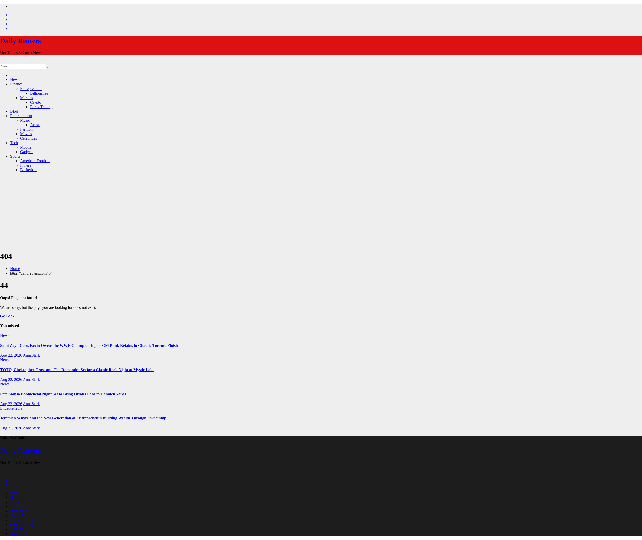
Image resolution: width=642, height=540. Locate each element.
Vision (15, 506)
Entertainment (21, 116)
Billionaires (39, 93)
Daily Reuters (20, 41)
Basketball (28, 170)
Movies (26, 134)
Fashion (26, 129)
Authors (16, 529)
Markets (26, 98)
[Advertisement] (321, 211)
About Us (18, 502)
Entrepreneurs (31, 88)
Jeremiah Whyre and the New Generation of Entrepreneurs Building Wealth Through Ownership (83, 418)
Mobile (25, 147)
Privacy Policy (21, 520)
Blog (14, 111)
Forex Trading (41, 107)
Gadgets (26, 152)
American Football (35, 161)
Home (15, 268)
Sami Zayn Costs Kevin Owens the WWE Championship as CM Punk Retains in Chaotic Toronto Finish (89, 345)
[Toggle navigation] (2, 62)
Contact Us (19, 533)
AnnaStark (31, 355)
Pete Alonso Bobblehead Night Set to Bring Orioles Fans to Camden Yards (63, 394)
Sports (15, 156)
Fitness (25, 165)
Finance (16, 84)
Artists (35, 125)
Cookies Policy (22, 524)
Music (25, 120)
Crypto (35, 102)
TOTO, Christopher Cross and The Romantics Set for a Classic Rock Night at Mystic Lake (77, 370)
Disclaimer (18, 511)
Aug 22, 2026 (11, 355)
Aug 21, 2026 (11, 428)
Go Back (7, 316)
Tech (14, 143)
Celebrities (28, 138)
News (14, 79)
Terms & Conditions (26, 515)
